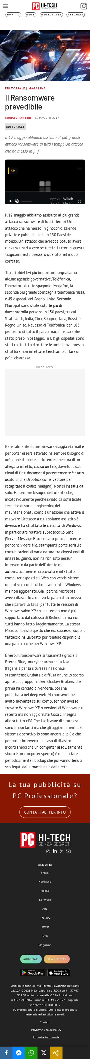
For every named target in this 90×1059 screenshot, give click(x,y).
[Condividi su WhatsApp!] (31, 1053)
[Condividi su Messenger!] (18, 1053)
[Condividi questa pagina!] (56, 1053)
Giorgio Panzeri (18, 117)
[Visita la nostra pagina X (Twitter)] (62, 851)
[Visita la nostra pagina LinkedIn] (55, 851)
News (30, 14)
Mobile (45, 890)
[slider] (26, 201)
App (45, 908)
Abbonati (75, 14)
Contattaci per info (45, 812)
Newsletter (51, 14)
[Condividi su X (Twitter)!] (44, 1053)
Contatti (45, 1022)
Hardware (44, 881)
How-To (13, 14)
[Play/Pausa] (10, 201)
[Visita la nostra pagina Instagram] (48, 851)
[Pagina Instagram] (84, 6)
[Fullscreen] (79, 201)
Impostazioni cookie (46, 1037)
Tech (45, 936)
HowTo (45, 927)
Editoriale (15, 88)
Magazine (37, 88)
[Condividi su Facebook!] (6, 1053)
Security (45, 918)
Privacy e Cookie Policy (46, 1030)
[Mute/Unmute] (17, 201)
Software (45, 899)
